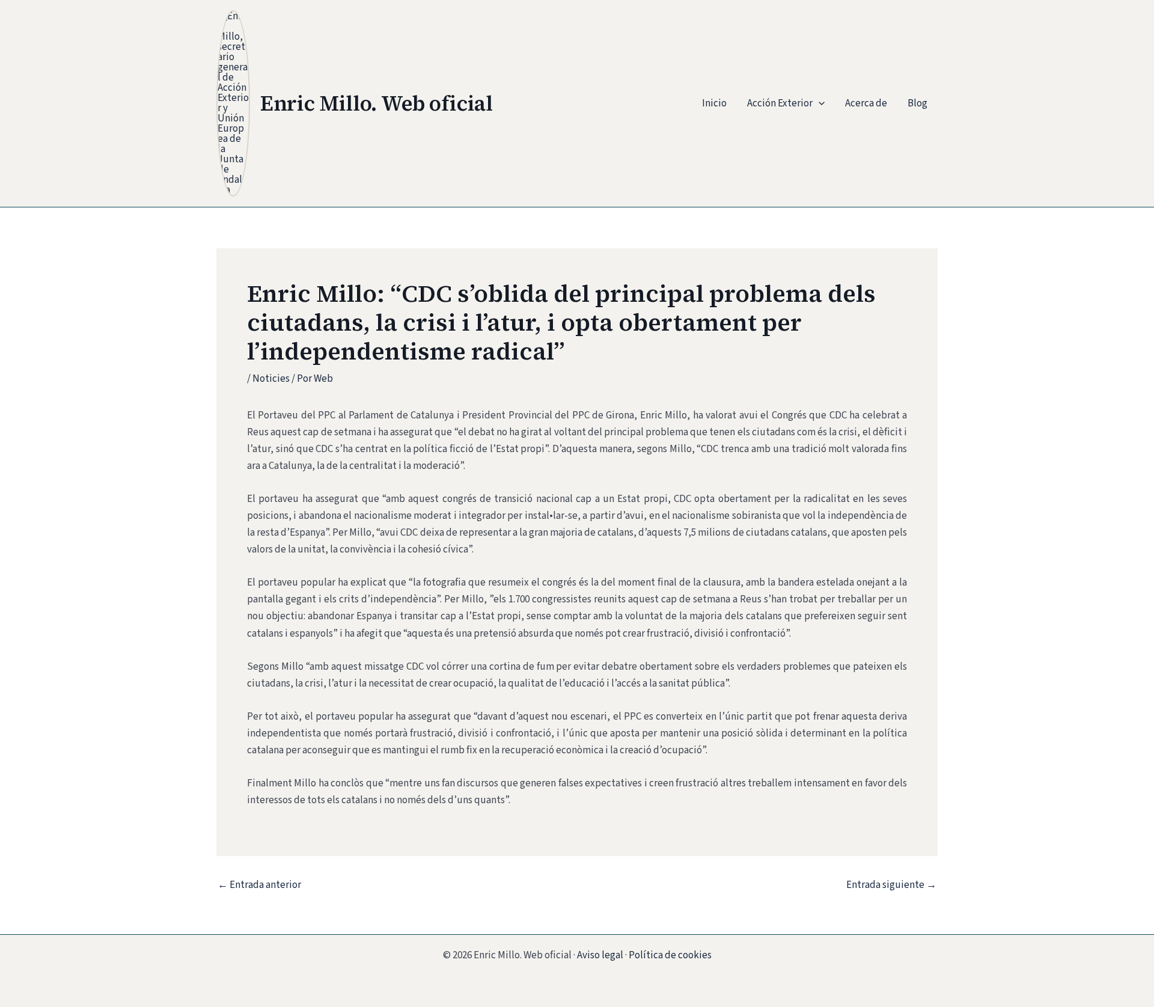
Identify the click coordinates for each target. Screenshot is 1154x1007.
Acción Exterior (780, 103)
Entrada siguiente (891, 885)
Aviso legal (600, 955)
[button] (819, 103)
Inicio (714, 103)
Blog (917, 103)
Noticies (271, 379)
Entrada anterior (259, 885)
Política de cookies (670, 955)
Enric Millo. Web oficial (376, 103)
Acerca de (866, 103)
